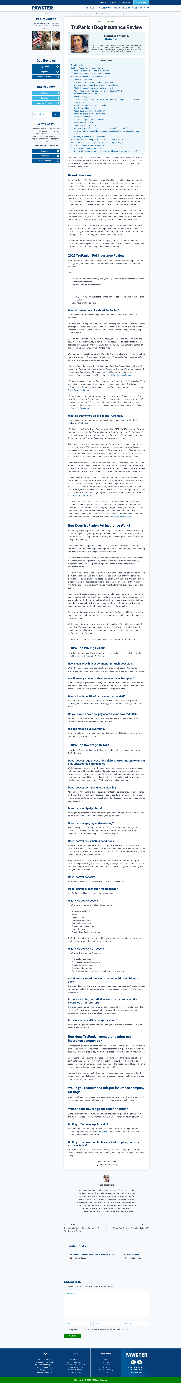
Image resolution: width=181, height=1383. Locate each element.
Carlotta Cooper (80, 1258)
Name (68, 1323)
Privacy (129, 2)
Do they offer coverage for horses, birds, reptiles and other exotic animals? (105, 151)
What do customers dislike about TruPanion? (92, 74)
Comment (70, 1293)
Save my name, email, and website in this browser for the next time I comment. (98, 1330)
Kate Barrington (116, 39)
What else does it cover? (84, 122)
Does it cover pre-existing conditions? (90, 114)
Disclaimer (112, 2)
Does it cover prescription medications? (90, 120)
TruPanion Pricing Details (81, 79)
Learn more (131, 14)
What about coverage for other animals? (88, 145)
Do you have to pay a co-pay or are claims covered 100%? (98, 91)
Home (100, 21)
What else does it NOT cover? (86, 125)
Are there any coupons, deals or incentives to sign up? (96, 85)
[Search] (56, 114)
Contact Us (103, 2)
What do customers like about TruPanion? (91, 71)
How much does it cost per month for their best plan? (96, 82)
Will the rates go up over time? (86, 94)
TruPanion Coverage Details (82, 96)
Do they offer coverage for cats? (87, 148)
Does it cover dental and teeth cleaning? (91, 105)
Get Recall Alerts (141, 2)
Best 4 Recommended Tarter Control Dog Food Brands (92, 1254)
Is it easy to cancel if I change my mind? (90, 137)
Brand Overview (77, 65)
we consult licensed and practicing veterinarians (118, 49)
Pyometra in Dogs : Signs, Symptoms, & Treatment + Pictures (81, 1227)
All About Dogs (89, 8)
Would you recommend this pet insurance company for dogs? (97, 142)
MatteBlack (138, 1373)
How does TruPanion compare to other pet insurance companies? (98, 140)
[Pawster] (42, 7)
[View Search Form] (148, 8)
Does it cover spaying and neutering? (89, 111)
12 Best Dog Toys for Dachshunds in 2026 (130, 1226)
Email (97, 1323)
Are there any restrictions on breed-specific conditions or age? (100, 128)
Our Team (121, 2)
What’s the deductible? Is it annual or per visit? (93, 88)
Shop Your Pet (138, 8)
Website (127, 1323)
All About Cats (105, 8)
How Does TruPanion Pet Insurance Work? (88, 76)
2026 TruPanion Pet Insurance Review (87, 68)
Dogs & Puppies (109, 21)
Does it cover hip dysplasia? (85, 108)
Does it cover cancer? (83, 117)
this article (102, 1132)
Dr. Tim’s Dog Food (131, 1254)
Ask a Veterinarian (122, 8)
